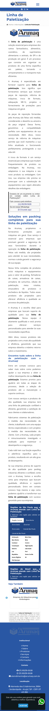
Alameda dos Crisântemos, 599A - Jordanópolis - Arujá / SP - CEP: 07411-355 (24, 689)
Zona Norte (30, 520)
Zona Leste (15, 529)
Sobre (25, 648)
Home (25, 646)
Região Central (17, 520)
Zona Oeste (16, 524)
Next (37, 598)
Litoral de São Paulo (18, 533)
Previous (6, 598)
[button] (37, 4)
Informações (25, 660)
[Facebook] (22, 9)
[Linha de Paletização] (24, 33)
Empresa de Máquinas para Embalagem (24, 598)
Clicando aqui (25, 210)
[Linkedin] (27, 9)
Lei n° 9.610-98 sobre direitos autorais (24, 620)
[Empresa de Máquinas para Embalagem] (24, 590)
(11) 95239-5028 (24, 204)
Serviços (25, 654)
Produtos (25, 651)
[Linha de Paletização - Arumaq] (18, 4)
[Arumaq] (24, 631)
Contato (25, 657)
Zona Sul (27, 524)
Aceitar (23, 706)
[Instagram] (24, 9)
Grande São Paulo (29, 529)
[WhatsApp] (43, 702)
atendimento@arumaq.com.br (25, 676)
